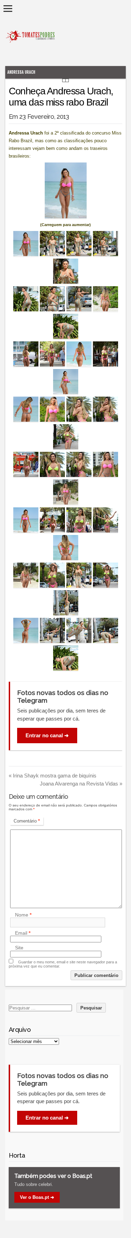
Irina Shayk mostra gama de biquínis (52, 776)
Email (22, 933)
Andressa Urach (21, 72)
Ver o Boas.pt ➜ (37, 1197)
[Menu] (8, 8)
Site (19, 948)
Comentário (27, 821)
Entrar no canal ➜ (47, 735)
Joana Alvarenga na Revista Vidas (81, 784)
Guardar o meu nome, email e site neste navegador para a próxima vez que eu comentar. (63, 964)
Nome (23, 915)
